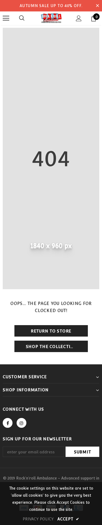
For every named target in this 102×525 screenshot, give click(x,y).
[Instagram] (21, 423)
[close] (97, 5)
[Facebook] (8, 423)
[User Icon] (79, 18)
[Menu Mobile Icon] (6, 18)
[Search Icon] (21, 18)
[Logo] (51, 18)
